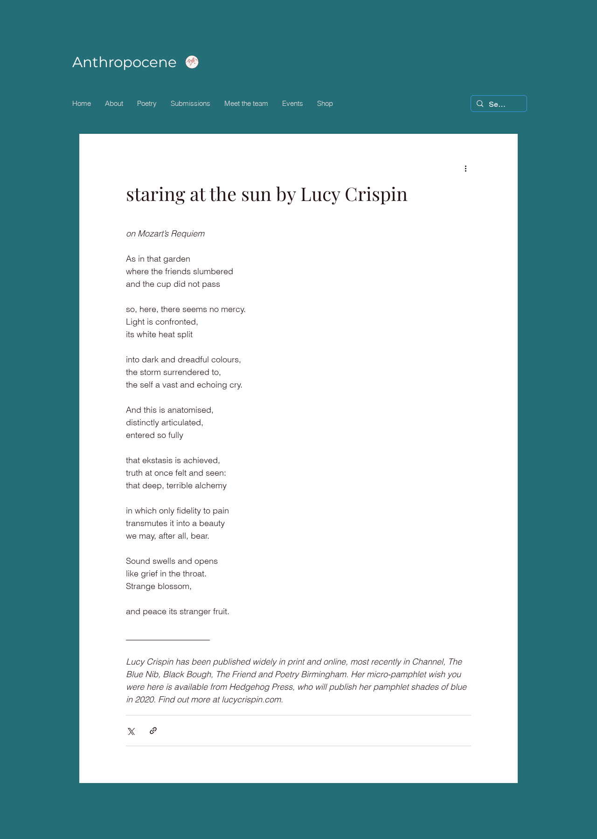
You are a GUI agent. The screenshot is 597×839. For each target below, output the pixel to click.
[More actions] (465, 167)
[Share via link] (153, 730)
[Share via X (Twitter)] (130, 730)
